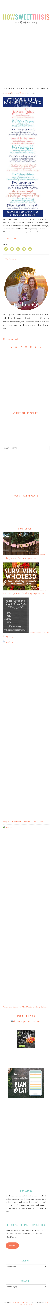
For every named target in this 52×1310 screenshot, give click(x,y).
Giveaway (23, 93)
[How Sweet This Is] (26, 15)
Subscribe (12, 1245)
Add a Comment (10, 259)
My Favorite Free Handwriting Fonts (26, 88)
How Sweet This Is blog (19, 1302)
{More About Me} (10, 339)
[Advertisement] (26, 56)
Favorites (14, 93)
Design (7, 93)
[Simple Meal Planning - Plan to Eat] (26, 1097)
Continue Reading (10, 238)
